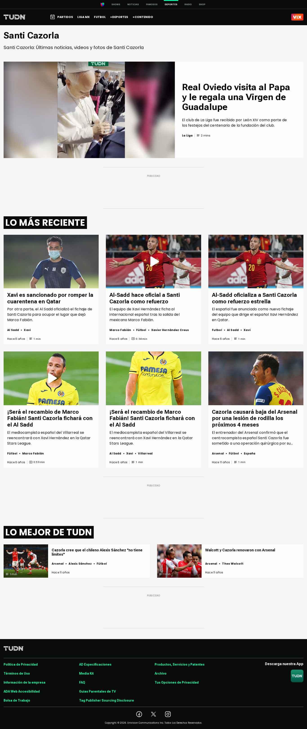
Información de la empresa (24, 682)
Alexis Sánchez (80, 564)
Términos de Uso (17, 673)
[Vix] (297, 17)
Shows (115, 4)
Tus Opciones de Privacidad (177, 682)
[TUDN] (15, 17)
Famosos (152, 4)
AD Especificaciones (95, 664)
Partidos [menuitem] (65, 17)
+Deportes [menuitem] (119, 17)
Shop (202, 4)
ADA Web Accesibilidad (22, 691)
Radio (188, 4)
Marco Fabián (120, 330)
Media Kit (86, 673)
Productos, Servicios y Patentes (180, 664)
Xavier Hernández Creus (170, 330)
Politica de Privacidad (21, 664)
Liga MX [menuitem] (83, 17)
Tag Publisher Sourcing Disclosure (106, 700)
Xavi (27, 330)
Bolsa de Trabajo (17, 700)
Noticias (133, 4)
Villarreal (145, 453)
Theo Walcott (232, 564)
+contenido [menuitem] (143, 17)
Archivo (161, 673)
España (249, 453)
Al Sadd (13, 330)
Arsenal (218, 453)
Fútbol (141, 330)
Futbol (217, 330)
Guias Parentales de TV (97, 691)
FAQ (82, 682)
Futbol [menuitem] (100, 17)
